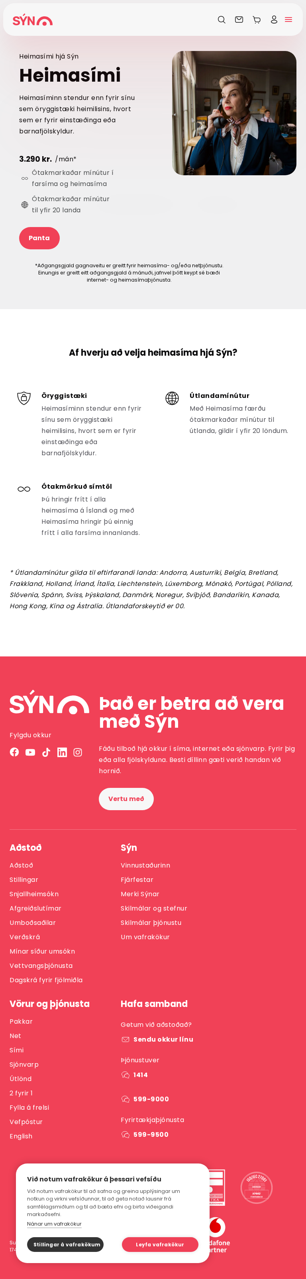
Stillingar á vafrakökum (67, 1244)
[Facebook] (14, 752)
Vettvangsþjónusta (41, 965)
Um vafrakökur (145, 937)
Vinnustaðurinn (145, 865)
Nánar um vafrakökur (54, 1224)
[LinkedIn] (62, 752)
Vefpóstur (26, 1121)
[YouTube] (30, 752)
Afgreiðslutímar (36, 908)
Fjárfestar (137, 879)
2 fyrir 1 (21, 1093)
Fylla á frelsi (29, 1107)
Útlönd (20, 1078)
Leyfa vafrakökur (160, 1244)
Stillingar (24, 879)
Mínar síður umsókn (42, 951)
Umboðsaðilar (33, 922)
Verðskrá (25, 937)
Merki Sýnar (140, 894)
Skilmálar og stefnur (154, 908)
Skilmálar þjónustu (151, 922)
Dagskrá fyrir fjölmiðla (46, 980)
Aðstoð (21, 865)
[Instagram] (78, 752)
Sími (17, 1050)
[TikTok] (46, 752)
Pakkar (21, 1021)
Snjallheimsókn (34, 894)
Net (16, 1035)
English (21, 1136)
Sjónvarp (24, 1064)
